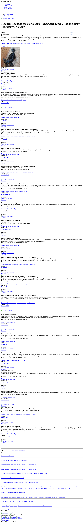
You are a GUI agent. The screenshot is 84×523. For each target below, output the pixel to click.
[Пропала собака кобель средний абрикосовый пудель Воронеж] (1, 135)
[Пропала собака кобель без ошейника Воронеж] (1, 189)
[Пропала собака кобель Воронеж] (1, 116)
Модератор (13, 512)
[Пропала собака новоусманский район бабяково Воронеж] (1, 170)
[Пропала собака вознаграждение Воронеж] (1, 359)
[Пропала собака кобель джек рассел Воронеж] (1, 98)
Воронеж (3, 70)
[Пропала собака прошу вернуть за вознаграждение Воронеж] (1, 263)
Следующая (15, 450)
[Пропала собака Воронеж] (1, 79)
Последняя (22, 450)
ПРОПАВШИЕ (8, 5)
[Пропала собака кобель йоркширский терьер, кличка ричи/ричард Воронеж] (1, 41)
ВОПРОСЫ (7, 7)
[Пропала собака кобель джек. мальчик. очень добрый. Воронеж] (1, 413)
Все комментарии (5, 509)
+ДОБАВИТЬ (8, 8)
